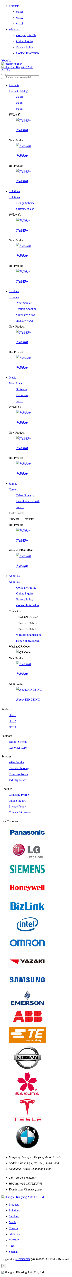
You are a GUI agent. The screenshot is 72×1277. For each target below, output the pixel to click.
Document (22, 395)
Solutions (14, 191)
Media (12, 377)
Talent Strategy (25, 495)
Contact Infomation (27, 52)
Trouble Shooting (26, 308)
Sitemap (13, 1251)
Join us (13, 483)
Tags (11, 1245)
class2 (19, 17)
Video (19, 401)
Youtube (6, 60)
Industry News (24, 320)
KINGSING (23, 1259)
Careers (13, 489)
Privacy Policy (24, 47)
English (17, 63)
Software (21, 389)
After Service (24, 303)
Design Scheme (25, 203)
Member (14, 1239)
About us (14, 29)
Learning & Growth (28, 501)
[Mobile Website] (22, 1197)
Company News (25, 314)
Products (14, 5)
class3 (19, 23)
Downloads (15, 383)
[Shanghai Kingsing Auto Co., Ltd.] (36, 69)
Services (14, 291)
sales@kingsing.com (28, 640)
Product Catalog (18, 91)
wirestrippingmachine (28, 634)
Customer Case (25, 208)
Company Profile (26, 35)
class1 (19, 11)
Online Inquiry (24, 41)
